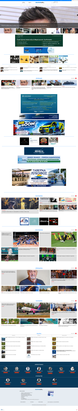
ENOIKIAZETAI (64, 335)
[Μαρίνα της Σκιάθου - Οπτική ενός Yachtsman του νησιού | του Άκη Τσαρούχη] (54, 30)
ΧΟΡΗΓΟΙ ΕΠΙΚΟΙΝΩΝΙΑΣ (68, 0)
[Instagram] (55, 2)
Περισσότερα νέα (73, 78)
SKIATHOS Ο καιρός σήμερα (26, 2)
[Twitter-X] (56, 2)
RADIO (65, 0)
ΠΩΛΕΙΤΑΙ (13, 335)
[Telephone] (51, 2)
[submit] (77, 0)
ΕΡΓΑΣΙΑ (39, 335)
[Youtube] (54, 2)
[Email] (52, 2)
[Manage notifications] (76, 409)
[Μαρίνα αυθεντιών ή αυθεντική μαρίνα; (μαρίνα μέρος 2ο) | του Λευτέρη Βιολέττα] (8, 30)
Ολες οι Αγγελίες (73, 333)
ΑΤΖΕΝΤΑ (63, 0)
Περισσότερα (5, 372)
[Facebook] (57, 2)
